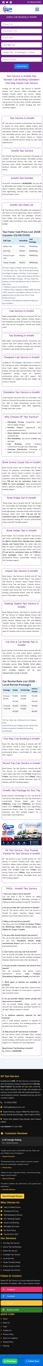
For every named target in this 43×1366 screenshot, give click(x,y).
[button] (34, 2)
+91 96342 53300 (10, 1102)
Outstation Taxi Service (11, 1255)
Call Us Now (33, 1361)
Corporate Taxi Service (11, 1270)
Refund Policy (8, 1342)
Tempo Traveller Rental (11, 1262)
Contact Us (7, 1330)
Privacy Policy (8, 1334)
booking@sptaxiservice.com (14, 1107)
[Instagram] (11, 2)
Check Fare (21, 66)
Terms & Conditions (10, 1338)
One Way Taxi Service (11, 1243)
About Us (6, 1323)
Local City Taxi (8, 1258)
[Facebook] (3, 2)
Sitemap (6, 1346)
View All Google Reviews (12, 1196)
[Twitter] (7, 2)
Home (5, 1319)
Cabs (5, 1326)
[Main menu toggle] (37, 9)
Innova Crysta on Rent (11, 1266)
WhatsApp (11, 1361)
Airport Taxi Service (10, 1251)
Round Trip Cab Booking (12, 1247)
